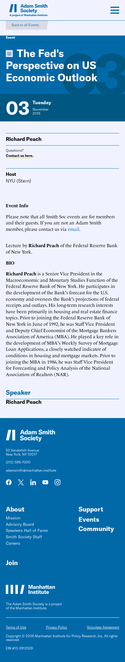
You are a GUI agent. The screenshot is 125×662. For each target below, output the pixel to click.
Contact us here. (19, 156)
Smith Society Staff (24, 536)
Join (12, 563)
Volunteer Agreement (103, 627)
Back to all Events (25, 25)
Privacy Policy (56, 627)
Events (88, 519)
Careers (13, 543)
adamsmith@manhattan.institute (31, 470)
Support (90, 509)
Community (96, 529)
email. (74, 229)
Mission (13, 518)
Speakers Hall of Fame (27, 530)
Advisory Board (20, 524)
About (15, 509)
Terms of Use (16, 627)
